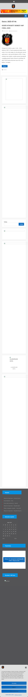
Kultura (5, 69)
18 (11, 531)
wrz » (15, 538)
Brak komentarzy (13, 31)
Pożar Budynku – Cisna (8, 500)
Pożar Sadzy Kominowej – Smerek (11, 503)
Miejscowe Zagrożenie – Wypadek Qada (12, 505)
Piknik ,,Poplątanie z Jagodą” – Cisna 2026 (12, 508)
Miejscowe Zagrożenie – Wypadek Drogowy (12, 510)
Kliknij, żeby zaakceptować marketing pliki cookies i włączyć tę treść (14, 559)
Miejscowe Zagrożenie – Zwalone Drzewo (12, 498)
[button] (26, 667)
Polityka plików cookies (10, 694)
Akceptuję (14, 683)
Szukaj (5, 222)
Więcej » (5, 66)
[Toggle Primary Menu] (25, 15)
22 (5, 533)
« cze (3, 538)
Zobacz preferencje (14, 691)
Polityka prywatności (18, 694)
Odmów (14, 687)
